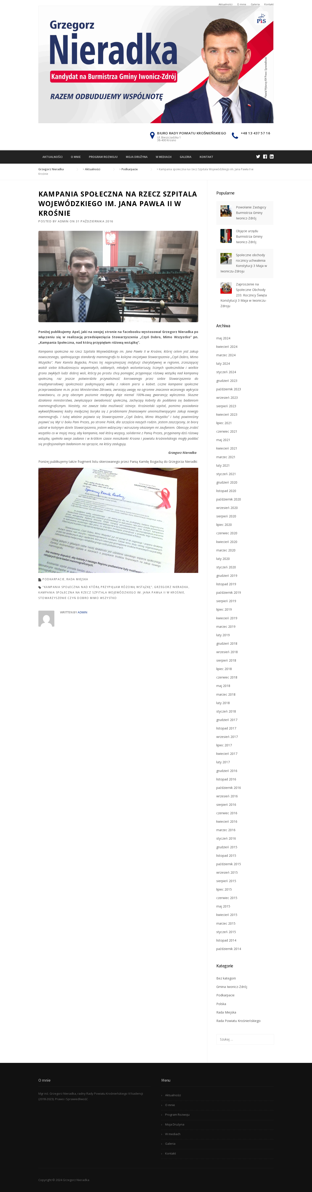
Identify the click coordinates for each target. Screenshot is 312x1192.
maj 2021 (223, 440)
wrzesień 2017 (227, 736)
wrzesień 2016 (227, 796)
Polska (221, 1004)
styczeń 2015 (226, 932)
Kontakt (269, 4)
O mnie (241, 4)
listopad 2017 (226, 728)
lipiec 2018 (224, 669)
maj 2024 (223, 338)
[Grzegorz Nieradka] (156, 64)
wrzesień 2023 (227, 397)
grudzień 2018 (226, 643)
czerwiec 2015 (226, 898)
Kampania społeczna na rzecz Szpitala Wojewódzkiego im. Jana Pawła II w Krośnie (111, 592)
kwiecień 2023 (226, 414)
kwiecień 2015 (226, 915)
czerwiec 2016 (226, 813)
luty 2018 (223, 703)
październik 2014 (228, 949)
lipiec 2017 (224, 745)
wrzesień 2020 (227, 508)
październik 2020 (228, 499)
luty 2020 (223, 558)
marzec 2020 (225, 550)
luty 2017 (223, 762)
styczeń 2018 (226, 711)
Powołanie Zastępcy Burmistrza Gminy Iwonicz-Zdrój (251, 212)
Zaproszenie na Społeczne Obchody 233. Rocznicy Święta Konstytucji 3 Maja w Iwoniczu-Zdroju (243, 295)
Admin (63, 221)
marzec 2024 (225, 355)
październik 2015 (228, 864)
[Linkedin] (272, 156)
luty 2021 (223, 465)
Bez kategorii (226, 978)
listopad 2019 (226, 584)
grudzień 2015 (226, 847)
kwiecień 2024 (226, 346)
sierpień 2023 (226, 406)
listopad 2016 (226, 779)
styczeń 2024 (226, 372)
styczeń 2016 (226, 838)
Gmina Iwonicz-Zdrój (231, 986)
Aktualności (226, 4)
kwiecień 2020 (226, 542)
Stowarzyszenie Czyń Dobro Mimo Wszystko (77, 598)
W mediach (164, 157)
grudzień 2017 (226, 720)
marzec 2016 (225, 830)
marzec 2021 (225, 457)
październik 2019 (228, 592)
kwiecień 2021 (226, 448)
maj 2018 (223, 686)
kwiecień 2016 (226, 821)
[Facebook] (265, 156)
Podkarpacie (53, 579)
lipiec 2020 (224, 524)
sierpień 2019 (226, 601)
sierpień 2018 (226, 660)
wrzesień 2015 (227, 872)
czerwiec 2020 (226, 533)
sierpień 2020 (226, 516)
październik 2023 (228, 389)
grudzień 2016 (226, 771)
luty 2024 (223, 363)
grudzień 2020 (226, 482)
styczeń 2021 (226, 474)
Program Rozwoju (103, 157)
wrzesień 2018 (227, 652)
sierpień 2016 (226, 804)
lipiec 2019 (224, 609)
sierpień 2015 (226, 881)
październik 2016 (228, 787)
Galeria (255, 4)
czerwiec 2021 (226, 431)
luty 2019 (223, 635)
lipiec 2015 (224, 889)
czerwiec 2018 (226, 677)
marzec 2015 (225, 923)
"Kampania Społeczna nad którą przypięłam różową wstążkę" (97, 587)
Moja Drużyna (137, 157)
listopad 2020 (226, 491)
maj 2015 (223, 906)
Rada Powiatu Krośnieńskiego (238, 1021)
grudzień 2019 (226, 575)
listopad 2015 (226, 855)
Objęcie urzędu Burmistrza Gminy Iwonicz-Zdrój (249, 236)
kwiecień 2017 (226, 753)
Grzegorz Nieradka (171, 587)
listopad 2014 (226, 940)
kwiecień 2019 (226, 618)
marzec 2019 (225, 626)
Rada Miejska (77, 579)
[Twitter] (258, 156)
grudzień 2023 (226, 380)
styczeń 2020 (226, 567)
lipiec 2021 (224, 423)
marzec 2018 (225, 694)
